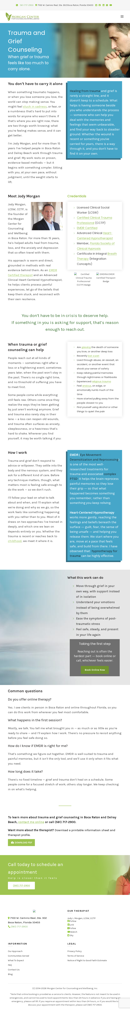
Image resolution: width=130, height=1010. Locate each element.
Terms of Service (75, 956)
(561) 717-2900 (21, 885)
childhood (15, 541)
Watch (73, 932)
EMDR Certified (87, 228)
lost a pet (93, 355)
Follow (73, 921)
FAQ (10, 965)
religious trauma (101, 381)
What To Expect (16, 960)
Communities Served (18, 956)
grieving (86, 347)
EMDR (74, 455)
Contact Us (14, 969)
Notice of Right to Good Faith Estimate (87, 960)
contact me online (31, 822)
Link (72, 924)
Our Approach (15, 951)
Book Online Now (95, 669)
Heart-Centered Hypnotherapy (92, 512)
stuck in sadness (35, 106)
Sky (71, 935)
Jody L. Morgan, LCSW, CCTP (81, 918)
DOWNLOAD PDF (23, 842)
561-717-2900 (27, 5)
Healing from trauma (85, 91)
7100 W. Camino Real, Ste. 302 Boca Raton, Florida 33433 (65, 5)
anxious (86, 385)
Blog (10, 974)
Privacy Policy (74, 951)
